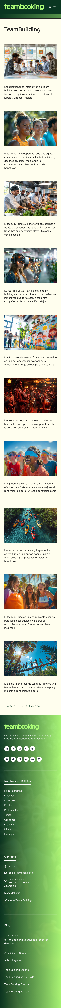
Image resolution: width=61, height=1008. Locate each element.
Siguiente (36, 706)
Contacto (10, 857)
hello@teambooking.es (20, 872)
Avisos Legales (12, 960)
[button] (50, 7)
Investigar (9, 834)
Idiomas (8, 829)
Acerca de (10, 885)
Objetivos (9, 824)
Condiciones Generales (17, 953)
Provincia (9, 800)
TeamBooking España (16, 969)
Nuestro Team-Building (17, 781)
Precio (7, 805)
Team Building (11, 935)
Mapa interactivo (13, 790)
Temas (7, 814)
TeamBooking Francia (16, 984)
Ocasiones (9, 819)
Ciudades (9, 795)
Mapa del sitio (12, 893)
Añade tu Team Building (18, 900)
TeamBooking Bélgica (16, 991)
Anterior (10, 706)
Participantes (11, 810)
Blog (7, 925)
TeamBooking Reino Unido (19, 977)
